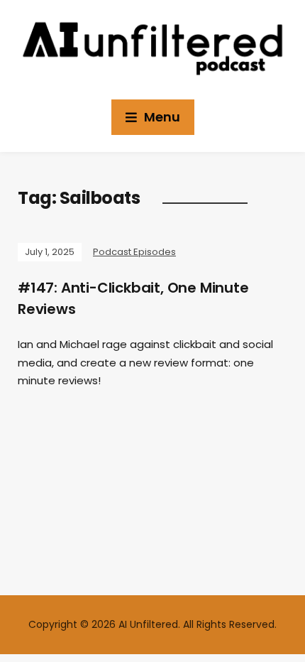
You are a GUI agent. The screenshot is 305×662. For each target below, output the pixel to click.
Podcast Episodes (134, 252)
